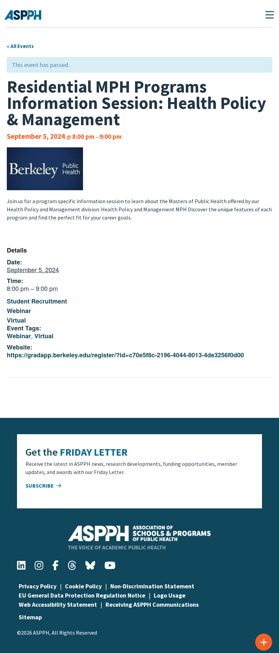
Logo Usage (169, 595)
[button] (269, 14)
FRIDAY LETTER (94, 451)
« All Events (20, 46)
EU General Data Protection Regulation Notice (82, 595)
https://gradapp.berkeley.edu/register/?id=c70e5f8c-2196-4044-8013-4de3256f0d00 (125, 354)
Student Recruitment (37, 301)
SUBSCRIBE (40, 485)
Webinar (19, 310)
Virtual (16, 320)
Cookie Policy (83, 586)
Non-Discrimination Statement (152, 586)
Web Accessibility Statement (58, 604)
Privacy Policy (37, 586)
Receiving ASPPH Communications (152, 604)
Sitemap (30, 617)
